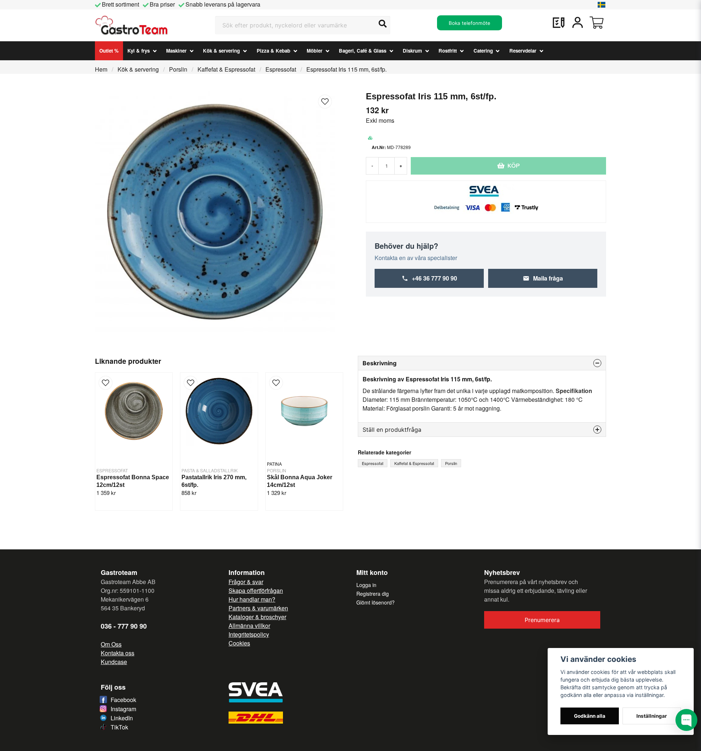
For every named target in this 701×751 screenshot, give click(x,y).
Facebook (123, 699)
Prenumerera (542, 620)
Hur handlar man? (252, 599)
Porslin (178, 69)
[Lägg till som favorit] (558, 22)
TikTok (119, 727)
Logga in (366, 584)
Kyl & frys (138, 50)
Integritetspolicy (249, 634)
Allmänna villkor (249, 625)
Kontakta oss (117, 653)
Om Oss (111, 644)
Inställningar (651, 716)
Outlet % (109, 50)
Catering (483, 50)
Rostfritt (447, 50)
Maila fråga (548, 278)
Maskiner (176, 50)
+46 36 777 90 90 (434, 278)
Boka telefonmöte (469, 23)
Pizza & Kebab (273, 50)
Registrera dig (372, 593)
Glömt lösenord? (375, 602)
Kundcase (114, 661)
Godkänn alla (589, 716)
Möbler (314, 50)
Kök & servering (221, 50)
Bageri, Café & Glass (362, 50)
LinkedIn (122, 718)
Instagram (123, 709)
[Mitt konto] (577, 22)
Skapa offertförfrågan (256, 590)
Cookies (239, 643)
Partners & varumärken (258, 608)
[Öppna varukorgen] (596, 22)
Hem (101, 69)
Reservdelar (522, 50)
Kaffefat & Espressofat (226, 69)
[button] (601, 4)
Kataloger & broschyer (257, 617)
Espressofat (280, 69)
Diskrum (412, 50)
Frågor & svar (246, 581)
